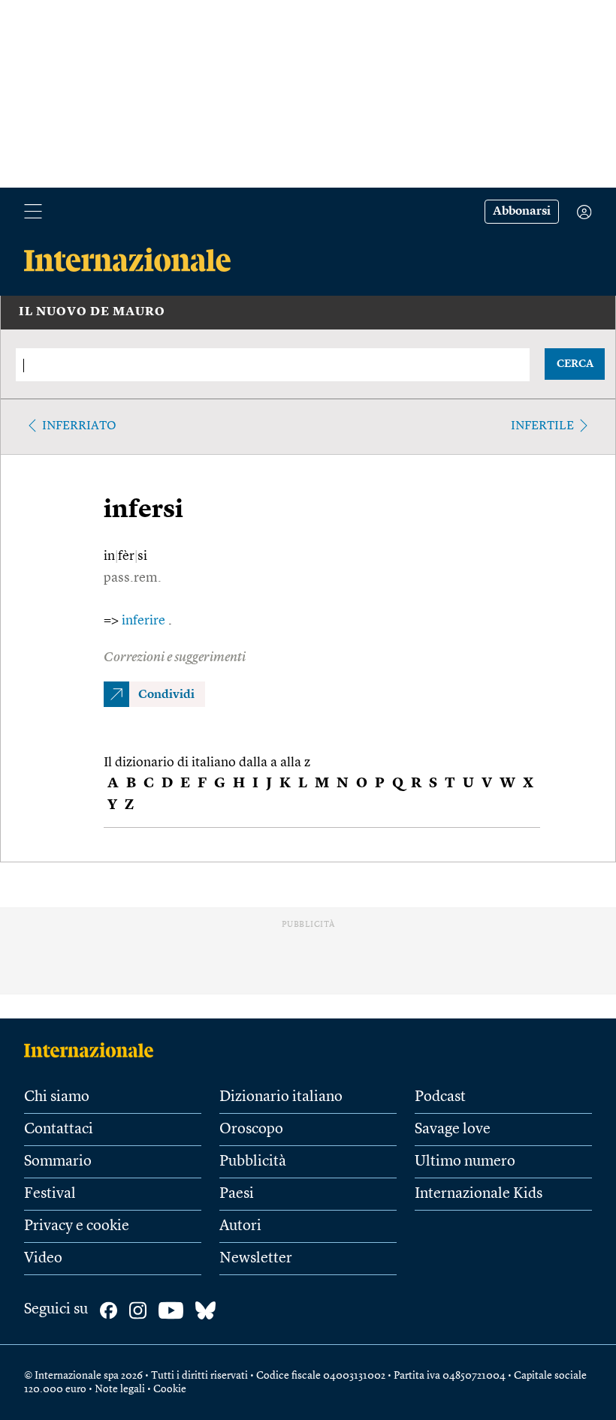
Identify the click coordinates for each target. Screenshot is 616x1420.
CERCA (575, 364)
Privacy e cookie (76, 1226)
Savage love (453, 1129)
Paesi (236, 1194)
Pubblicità (252, 1161)
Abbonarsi (522, 212)
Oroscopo (251, 1129)
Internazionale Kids (478, 1194)
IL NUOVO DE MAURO (92, 312)
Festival (50, 1194)
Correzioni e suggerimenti (175, 657)
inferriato (79, 426)
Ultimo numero (465, 1161)
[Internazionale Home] (93, 1049)
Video (43, 1258)
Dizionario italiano (281, 1097)
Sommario (58, 1161)
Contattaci (58, 1129)
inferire (145, 620)
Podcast (440, 1097)
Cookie (169, 1389)
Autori (240, 1226)
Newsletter (255, 1258)
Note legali (120, 1389)
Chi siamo (56, 1097)
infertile (542, 426)
